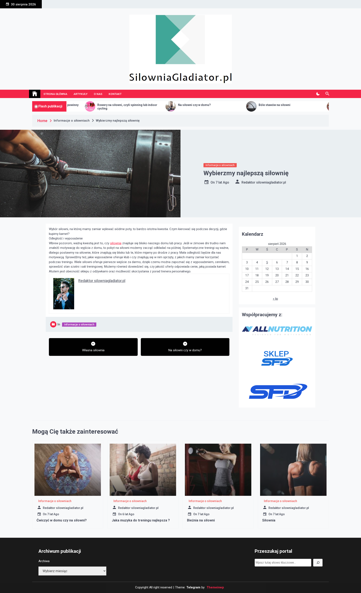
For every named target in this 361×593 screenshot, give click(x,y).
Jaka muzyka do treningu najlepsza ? (141, 520)
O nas (98, 94)
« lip (275, 299)
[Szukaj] (318, 563)
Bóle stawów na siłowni (243, 105)
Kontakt (115, 94)
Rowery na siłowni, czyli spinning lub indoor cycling (96, 106)
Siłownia (268, 520)
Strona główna (55, 94)
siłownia (115, 243)
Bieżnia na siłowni (201, 520)
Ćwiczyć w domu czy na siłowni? (62, 520)
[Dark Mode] (318, 94)
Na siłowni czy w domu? (163, 105)
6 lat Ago (128, 514)
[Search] (327, 94)
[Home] (34, 94)
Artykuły (81, 94)
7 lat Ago (222, 182)
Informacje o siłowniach (220, 165)
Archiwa (44, 561)
